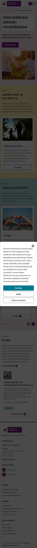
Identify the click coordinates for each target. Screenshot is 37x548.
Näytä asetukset (19, 300)
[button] (33, 246)
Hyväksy (18, 288)
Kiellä (18, 294)
